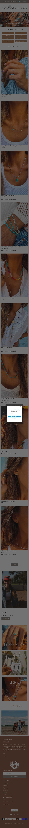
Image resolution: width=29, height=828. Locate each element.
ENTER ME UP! (14, 416)
